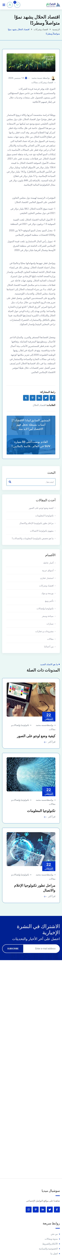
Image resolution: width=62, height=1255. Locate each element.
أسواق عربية (47, 570)
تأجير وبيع (49, 601)
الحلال (36, 405)
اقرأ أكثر (51, 742)
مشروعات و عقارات (44, 631)
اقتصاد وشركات (41, 29)
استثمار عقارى (46, 578)
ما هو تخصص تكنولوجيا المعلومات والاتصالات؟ (32, 538)
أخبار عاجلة (48, 563)
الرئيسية (56, 29)
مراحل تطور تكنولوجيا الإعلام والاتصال (36, 523)
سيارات (50, 623)
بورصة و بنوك (47, 593)
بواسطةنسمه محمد (44, 725)
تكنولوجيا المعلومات (44, 515)
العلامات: (50, 405)
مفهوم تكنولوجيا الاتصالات (41, 531)
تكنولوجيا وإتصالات (45, 608)
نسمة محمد (37, 78)
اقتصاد (43, 405)
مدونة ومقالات (51, 1239)
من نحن (54, 1234)
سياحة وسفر (47, 616)
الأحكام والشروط (50, 1244)
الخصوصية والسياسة (48, 1248)
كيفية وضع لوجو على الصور (41, 508)
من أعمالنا (48, 646)
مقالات (34, 82)
